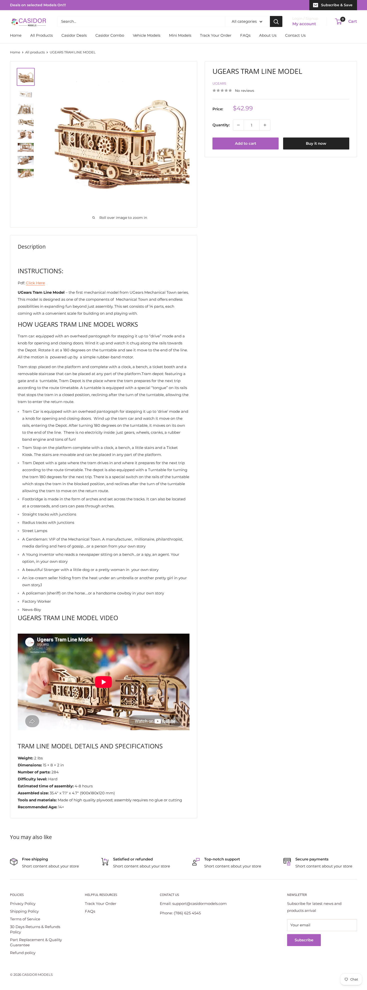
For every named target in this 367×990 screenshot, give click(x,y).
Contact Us (295, 35)
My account (304, 23)
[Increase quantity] (265, 125)
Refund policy (22, 952)
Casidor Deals (74, 35)
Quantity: (221, 125)
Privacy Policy (22, 903)
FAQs (245, 35)
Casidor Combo (109, 35)
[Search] (276, 21)
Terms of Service (25, 919)
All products (35, 52)
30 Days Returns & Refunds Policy (35, 929)
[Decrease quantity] (238, 125)
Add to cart (245, 143)
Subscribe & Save (337, 5)
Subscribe (304, 940)
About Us (267, 35)
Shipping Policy (24, 911)
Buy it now (316, 143)
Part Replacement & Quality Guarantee (36, 942)
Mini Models (180, 35)
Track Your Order (215, 35)
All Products (41, 35)
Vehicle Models (146, 35)
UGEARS (219, 83)
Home (15, 35)
